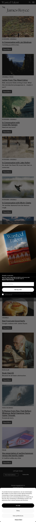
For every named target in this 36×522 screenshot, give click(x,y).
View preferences (18, 516)
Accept (18, 505)
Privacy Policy (18, 519)
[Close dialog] (34, 226)
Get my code (18, 289)
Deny (18, 510)
